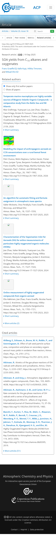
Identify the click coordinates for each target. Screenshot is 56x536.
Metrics (31, 38)
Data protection (37, 529)
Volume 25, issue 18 (19, 31)
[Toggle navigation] (50, 7)
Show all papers (13, 89)
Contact (14, 529)
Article (9, 38)
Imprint (24, 529)
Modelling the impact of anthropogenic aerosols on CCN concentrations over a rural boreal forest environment (27, 152)
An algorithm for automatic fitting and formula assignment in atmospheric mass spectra (25, 200)
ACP (37, 7)
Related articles (44, 38)
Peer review (20, 38)
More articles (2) (12, 323)
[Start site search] (52, 31)
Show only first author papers (19, 86)
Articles (5, 31)
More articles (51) (12, 450)
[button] (35, 31)
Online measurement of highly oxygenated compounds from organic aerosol (23, 294)
